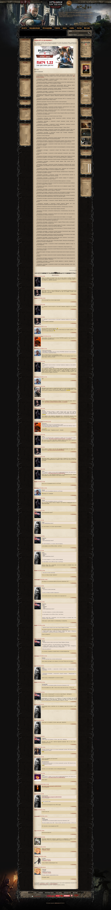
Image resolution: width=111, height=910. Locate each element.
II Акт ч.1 (22, 84)
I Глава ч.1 (23, 130)
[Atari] (58, 896)
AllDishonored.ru (85, 190)
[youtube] (88, 6)
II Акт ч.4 (22, 87)
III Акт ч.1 (23, 88)
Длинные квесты (24, 127)
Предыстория (24, 70)
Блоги (22, 67)
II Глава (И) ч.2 (24, 135)
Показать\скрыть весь (86, 162)
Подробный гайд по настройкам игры (24, 117)
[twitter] (80, 6)
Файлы (71, 28)
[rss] (86, 5)
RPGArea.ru (84, 183)
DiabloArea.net (85, 185)
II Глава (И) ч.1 (24, 134)
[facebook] (90, 6)
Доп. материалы (24, 94)
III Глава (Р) (23, 141)
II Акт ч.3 (22, 86)
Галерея (57, 28)
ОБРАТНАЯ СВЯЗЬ (49, 892)
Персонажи (23, 114)
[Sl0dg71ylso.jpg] (86, 127)
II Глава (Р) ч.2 (24, 138)
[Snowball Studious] (67, 896)
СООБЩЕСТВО (67, 892)
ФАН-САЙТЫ (59, 892)
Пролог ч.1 (23, 128)
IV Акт (22, 90)
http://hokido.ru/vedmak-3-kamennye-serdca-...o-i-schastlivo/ (56, 401)
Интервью (23, 68)
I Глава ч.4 (23, 133)
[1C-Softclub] (61, 896)
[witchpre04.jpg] (86, 136)
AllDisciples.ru (84, 188)
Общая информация (25, 111)
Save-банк (23, 115)
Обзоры (22, 69)
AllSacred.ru (84, 184)
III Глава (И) (23, 140)
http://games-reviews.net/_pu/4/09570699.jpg (55, 449)
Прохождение (47, 28)
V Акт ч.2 (22, 92)
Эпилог (22, 93)
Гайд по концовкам (25, 143)
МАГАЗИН (75, 892)
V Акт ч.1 (22, 91)
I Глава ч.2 (23, 131)
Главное (22, 64)
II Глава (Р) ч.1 (24, 137)
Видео (65, 28)
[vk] (78, 6)
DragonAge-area (85, 189)
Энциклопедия (24, 65)
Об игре (24, 28)
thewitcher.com (84, 47)
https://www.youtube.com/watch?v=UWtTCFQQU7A (51, 786)
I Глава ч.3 (23, 132)
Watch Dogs (84, 194)
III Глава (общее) (24, 142)
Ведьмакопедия (34, 28)
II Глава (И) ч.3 (24, 136)
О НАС (35, 892)
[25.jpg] (86, 144)
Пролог (22, 82)
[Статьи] (90, 164)
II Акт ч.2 (22, 85)
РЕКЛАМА (40, 892)
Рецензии (23, 66)
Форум (79, 28)
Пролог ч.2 (23, 129)
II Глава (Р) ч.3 (24, 139)
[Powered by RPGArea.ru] (76, 896)
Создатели (23, 72)
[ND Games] (72, 896)
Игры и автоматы (24, 71)
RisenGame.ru (85, 186)
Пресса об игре (24, 113)
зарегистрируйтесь (53, 883)
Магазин (87, 28)
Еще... (28, 55)
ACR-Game (84, 192)
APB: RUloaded (85, 191)
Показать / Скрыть (46, 849)
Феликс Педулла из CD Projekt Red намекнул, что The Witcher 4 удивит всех (86, 113)
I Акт (22, 83)
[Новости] (88, 164)
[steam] (84, 6)
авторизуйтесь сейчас (44, 883)
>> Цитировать (73, 281)
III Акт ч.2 (23, 89)
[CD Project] (51, 896)
